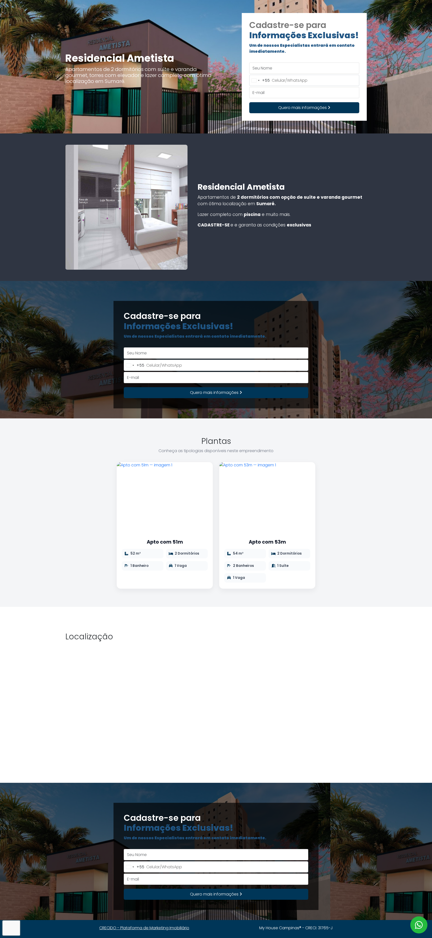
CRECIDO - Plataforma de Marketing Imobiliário (144, 928)
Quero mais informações (303, 107)
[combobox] (260, 80)
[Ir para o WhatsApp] (419, 925)
